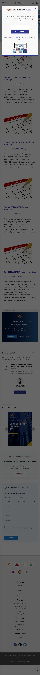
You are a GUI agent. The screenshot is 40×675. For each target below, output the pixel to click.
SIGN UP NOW (20, 32)
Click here (18, 37)
